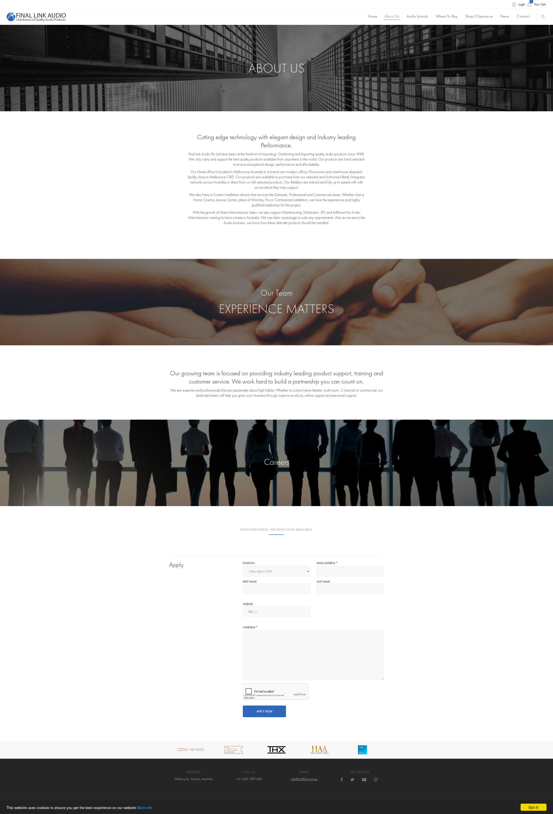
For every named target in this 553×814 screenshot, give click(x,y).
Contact (523, 16)
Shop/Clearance (479, 16)
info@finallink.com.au (304, 779)
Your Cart (538, 4)
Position (248, 563)
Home (372, 16)
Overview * (250, 627)
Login (521, 4)
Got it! (534, 807)
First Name (250, 581)
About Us (392, 16)
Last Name (323, 581)
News (504, 16)
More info (144, 807)
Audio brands (417, 16)
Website (248, 604)
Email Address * (327, 563)
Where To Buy (447, 16)
